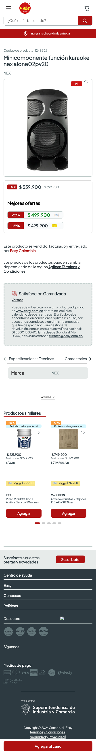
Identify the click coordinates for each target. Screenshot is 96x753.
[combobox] (48, 20)
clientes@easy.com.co (66, 336)
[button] (48, 33)
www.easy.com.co (29, 311)
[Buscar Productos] (85, 20)
